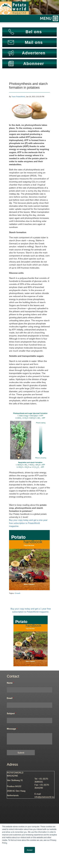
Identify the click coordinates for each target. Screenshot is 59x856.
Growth (17, 593)
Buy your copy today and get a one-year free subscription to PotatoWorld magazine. (28, 523)
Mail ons (34, 42)
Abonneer (33, 63)
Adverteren (33, 53)
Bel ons (34, 32)
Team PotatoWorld (18, 96)
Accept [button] (29, 850)
